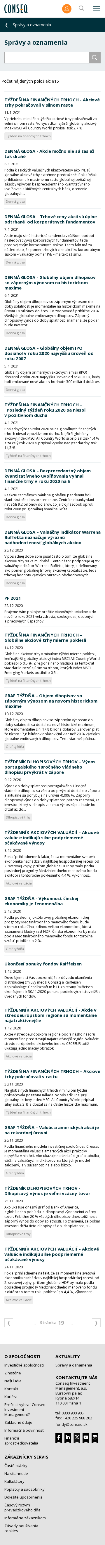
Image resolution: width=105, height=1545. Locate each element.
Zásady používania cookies (21, 1528)
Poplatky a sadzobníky (24, 1489)
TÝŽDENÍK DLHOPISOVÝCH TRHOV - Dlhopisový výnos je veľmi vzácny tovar (47, 1190)
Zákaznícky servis (26, 1457)
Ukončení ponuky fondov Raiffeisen (43, 964)
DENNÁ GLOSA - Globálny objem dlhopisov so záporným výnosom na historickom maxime (50, 282)
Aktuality (67, 1356)
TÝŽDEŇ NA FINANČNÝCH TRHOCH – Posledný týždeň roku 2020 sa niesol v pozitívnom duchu (44, 410)
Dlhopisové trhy (18, 817)
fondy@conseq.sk (71, 1424)
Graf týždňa (15, 746)
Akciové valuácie (19, 883)
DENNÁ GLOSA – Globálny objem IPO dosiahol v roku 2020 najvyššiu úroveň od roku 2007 (49, 353)
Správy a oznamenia (73, 1365)
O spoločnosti (22, 1356)
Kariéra (11, 1396)
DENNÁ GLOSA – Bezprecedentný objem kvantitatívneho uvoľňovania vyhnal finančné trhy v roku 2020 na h (47, 476)
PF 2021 (12, 598)
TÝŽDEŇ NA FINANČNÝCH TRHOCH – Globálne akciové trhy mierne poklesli (45, 637)
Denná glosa (15, 201)
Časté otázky (15, 1465)
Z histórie (12, 1373)
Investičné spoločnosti (24, 1365)
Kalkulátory (14, 1481)
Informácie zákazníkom (25, 1517)
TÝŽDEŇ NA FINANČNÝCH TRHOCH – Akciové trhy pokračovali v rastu (52, 1073)
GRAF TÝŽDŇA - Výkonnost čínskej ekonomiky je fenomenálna (41, 900)
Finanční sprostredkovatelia (21, 1440)
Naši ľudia (13, 1380)
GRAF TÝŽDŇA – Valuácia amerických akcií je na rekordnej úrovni (51, 1129)
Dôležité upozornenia (23, 1497)
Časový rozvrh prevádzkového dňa (22, 1507)
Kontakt (11, 1388)
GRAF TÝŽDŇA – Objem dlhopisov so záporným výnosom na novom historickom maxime (50, 701)
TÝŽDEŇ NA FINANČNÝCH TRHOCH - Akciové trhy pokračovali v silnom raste (52, 102)
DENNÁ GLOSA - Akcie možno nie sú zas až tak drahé (49, 153)
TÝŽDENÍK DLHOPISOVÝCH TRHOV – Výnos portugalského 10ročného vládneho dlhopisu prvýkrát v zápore (49, 767)
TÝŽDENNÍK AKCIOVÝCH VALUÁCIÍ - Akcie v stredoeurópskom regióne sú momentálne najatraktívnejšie (50, 1015)
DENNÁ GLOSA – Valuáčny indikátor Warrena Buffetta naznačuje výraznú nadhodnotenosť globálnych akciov (52, 537)
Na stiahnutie (16, 1473)
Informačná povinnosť (24, 1430)
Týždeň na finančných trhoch (28, 136)
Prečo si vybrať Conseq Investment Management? (25, 1409)
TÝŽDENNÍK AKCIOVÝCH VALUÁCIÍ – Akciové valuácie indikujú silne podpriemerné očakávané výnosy (51, 837)
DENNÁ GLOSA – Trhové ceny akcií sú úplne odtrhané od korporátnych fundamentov (50, 219)
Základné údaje (18, 1422)
